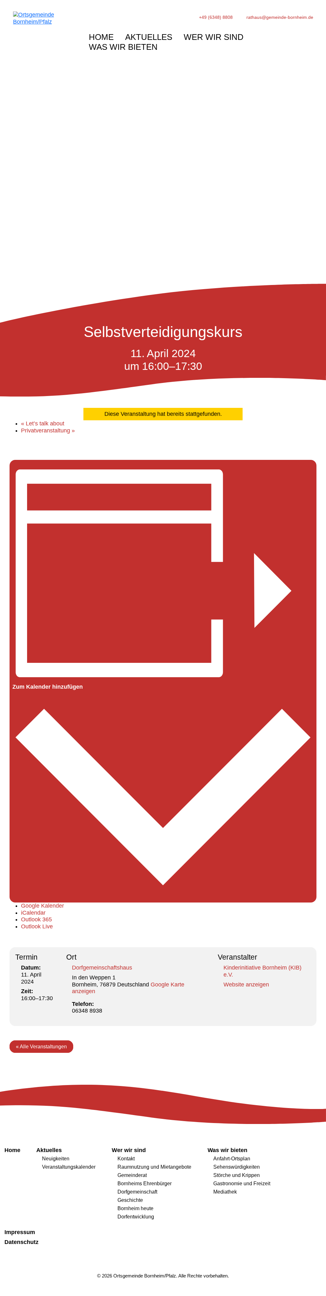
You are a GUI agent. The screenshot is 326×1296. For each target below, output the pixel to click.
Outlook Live (37, 926)
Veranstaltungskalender (69, 1167)
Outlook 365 (36, 919)
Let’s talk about (42, 423)
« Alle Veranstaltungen (41, 1046)
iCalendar (33, 913)
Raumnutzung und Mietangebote (154, 1167)
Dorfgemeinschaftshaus (102, 967)
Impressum (19, 1232)
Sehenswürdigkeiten (236, 1167)
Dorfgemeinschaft (137, 1192)
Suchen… (292, 35)
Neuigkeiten (55, 1158)
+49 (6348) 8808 (216, 17)
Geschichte (130, 1200)
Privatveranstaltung (48, 430)
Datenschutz (21, 1242)
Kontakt (126, 1158)
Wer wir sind (214, 37)
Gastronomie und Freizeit (241, 1183)
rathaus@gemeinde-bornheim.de (279, 17)
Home (101, 37)
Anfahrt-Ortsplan (231, 1158)
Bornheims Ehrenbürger (144, 1183)
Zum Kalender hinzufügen (47, 687)
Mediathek (225, 1192)
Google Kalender (42, 906)
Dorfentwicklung (135, 1216)
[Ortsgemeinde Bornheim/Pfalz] (43, 35)
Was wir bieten (123, 46)
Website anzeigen (246, 984)
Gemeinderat (132, 1175)
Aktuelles (148, 37)
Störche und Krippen (236, 1175)
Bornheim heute (135, 1208)
